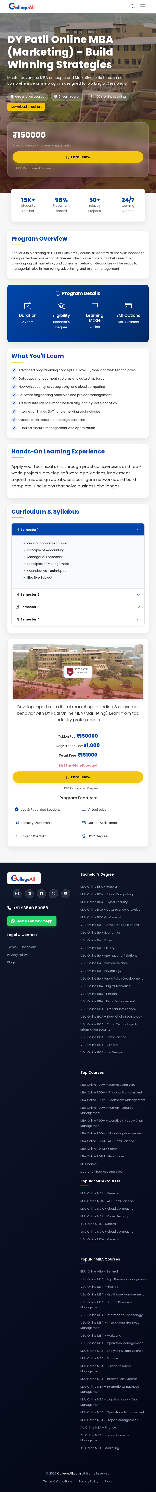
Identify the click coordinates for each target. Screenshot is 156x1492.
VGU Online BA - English (97, 940)
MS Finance (88, 1164)
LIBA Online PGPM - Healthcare (102, 1156)
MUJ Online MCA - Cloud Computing (106, 1209)
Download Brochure (26, 106)
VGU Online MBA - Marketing (100, 1336)
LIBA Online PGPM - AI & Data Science (107, 1141)
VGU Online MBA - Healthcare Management (112, 1294)
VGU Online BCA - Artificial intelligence (108, 1009)
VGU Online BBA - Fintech (98, 994)
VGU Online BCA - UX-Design (101, 1052)
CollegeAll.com (69, 1473)
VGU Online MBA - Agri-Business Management (114, 1279)
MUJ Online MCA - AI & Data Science (106, 1201)
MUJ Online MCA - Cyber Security (104, 1216)
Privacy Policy (17, 955)
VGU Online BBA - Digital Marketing (105, 986)
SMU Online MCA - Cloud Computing (106, 1232)
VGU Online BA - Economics (100, 933)
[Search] (133, 6)
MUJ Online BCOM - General (100, 917)
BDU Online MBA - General (99, 1271)
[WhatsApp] (53, 893)
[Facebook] (41, 893)
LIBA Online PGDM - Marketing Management (112, 1133)
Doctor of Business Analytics (101, 1172)
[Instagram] (17, 893)
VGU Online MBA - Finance (99, 1287)
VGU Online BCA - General (99, 1045)
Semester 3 (30, 607)
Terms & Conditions (22, 947)
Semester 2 (30, 594)
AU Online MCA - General (98, 1224)
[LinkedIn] (29, 893)
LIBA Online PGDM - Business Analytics (107, 1085)
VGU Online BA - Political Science (104, 963)
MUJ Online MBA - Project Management (109, 1420)
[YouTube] (65, 893)
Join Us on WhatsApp (34, 921)
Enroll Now (80, 157)
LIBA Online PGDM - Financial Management (111, 1092)
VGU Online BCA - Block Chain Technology (111, 1017)
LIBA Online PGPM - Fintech (99, 1149)
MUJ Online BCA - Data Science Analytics (110, 910)
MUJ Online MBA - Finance (99, 1358)
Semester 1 (30, 529)
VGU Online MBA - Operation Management (111, 1343)
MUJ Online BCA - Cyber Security (104, 902)
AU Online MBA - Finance (98, 1427)
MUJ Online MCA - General (99, 1193)
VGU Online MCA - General (99, 1239)
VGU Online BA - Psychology (100, 971)
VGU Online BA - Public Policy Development (111, 978)
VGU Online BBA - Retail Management (107, 1001)
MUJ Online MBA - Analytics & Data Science (111, 1351)
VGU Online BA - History (97, 948)
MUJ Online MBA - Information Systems (109, 1379)
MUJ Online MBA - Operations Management (112, 1412)
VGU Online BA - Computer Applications (109, 925)
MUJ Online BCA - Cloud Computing (106, 894)
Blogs (11, 962)
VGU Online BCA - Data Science (103, 1037)
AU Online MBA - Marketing (99, 1448)
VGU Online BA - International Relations (108, 956)
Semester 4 (30, 619)
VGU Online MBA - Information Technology (111, 1315)
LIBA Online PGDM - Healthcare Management (112, 1100)
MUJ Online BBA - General (98, 887)
